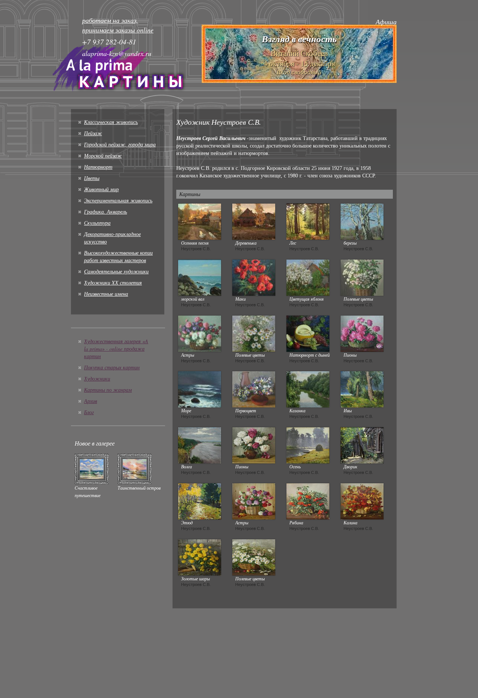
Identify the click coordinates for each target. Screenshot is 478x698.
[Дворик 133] (362, 444)
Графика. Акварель (105, 211)
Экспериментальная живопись (118, 200)
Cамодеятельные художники (116, 271)
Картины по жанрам (108, 389)
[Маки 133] (253, 277)
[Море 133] (199, 388)
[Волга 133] (199, 444)
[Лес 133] (307, 221)
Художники (97, 378)
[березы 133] (362, 221)
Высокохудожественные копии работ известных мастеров (118, 256)
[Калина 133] (362, 500)
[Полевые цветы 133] (362, 277)
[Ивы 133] (362, 388)
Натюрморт (98, 166)
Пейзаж (93, 133)
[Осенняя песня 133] (199, 221)
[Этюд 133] (199, 500)
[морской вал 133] (199, 277)
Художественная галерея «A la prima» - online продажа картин (116, 349)
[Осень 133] (307, 444)
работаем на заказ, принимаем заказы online (117, 25)
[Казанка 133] (307, 388)
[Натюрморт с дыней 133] (307, 333)
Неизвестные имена (106, 293)
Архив (90, 400)
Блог (89, 412)
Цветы (91, 178)
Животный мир (101, 189)
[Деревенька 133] (253, 221)
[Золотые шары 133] (199, 556)
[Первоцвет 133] (253, 388)
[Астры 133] (199, 333)
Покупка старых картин (112, 367)
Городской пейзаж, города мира (120, 144)
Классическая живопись (111, 121)
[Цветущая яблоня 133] (307, 277)
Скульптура (97, 222)
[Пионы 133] (362, 333)
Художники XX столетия (113, 282)
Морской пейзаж (103, 155)
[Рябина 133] (307, 500)
